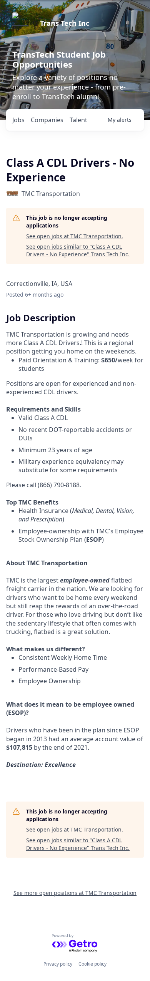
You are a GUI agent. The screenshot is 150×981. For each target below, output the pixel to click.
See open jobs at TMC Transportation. (74, 236)
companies (47, 120)
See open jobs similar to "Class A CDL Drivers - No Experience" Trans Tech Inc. (78, 250)
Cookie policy (92, 964)
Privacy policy (57, 964)
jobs (18, 120)
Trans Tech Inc (64, 23)
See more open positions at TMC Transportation (75, 892)
